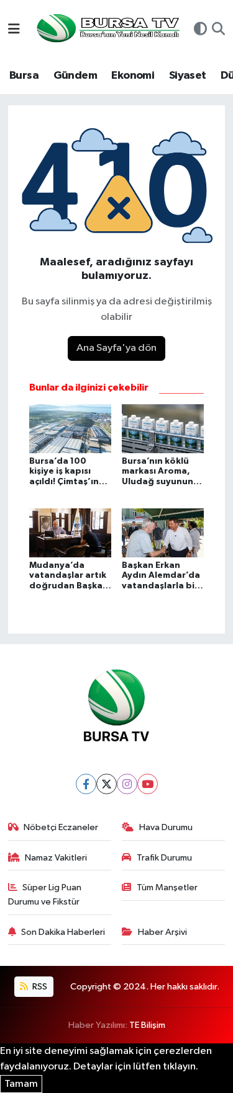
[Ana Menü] (14, 30)
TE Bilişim (147, 1025)
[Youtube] (147, 784)
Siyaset (187, 75)
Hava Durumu (166, 827)
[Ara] (218, 30)
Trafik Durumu (164, 857)
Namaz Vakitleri (56, 857)
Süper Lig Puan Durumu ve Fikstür (45, 894)
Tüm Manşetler (167, 887)
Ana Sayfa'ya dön (116, 348)
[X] (106, 784)
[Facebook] (86, 784)
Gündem (75, 75)
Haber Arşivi (162, 932)
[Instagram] (127, 784)
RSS (38, 986)
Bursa (24, 75)
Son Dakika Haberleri (63, 932)
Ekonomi (132, 75)
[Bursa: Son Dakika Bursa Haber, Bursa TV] (107, 29)
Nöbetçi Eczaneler (61, 827)
